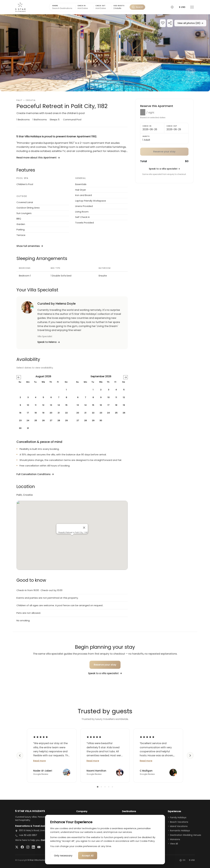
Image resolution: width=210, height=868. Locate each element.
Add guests (118, 5)
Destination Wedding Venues (185, 835)
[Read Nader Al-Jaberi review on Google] (40, 737)
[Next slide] (190, 755)
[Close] (84, 527)
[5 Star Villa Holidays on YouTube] (38, 847)
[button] (172, 7)
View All (174, 843)
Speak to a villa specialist (164, 168)
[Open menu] (192, 7)
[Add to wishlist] (163, 23)
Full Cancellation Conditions (33, 474)
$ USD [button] (182, 7)
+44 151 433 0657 (28, 835)
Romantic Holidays (180, 830)
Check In (81, 5)
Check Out (100, 5)
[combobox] (120, 8)
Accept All (87, 855)
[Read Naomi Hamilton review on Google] (94, 737)
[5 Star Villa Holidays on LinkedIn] (33, 847)
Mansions (175, 839)
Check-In (147, 126)
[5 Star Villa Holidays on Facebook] (22, 847)
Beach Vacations (179, 821)
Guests (146, 136)
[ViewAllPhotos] (105, 52)
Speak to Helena (47, 342)
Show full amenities (28, 246)
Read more (39, 760)
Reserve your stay (105, 664)
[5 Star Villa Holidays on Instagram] (27, 847)
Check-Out (171, 126)
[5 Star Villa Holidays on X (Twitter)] (16, 847)
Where (55, 5)
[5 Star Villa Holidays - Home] (20, 7)
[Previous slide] (19, 755)
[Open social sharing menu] (170, 23)
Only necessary (63, 855)
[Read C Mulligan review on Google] (147, 737)
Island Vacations (179, 826)
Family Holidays (178, 817)
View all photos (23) (190, 23)
